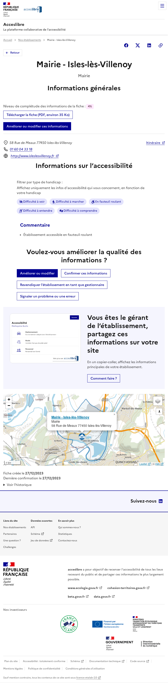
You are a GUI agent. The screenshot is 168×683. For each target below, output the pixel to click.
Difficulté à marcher (70, 202)
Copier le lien (161, 45)
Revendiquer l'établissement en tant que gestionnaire (62, 284)
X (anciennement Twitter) (138, 45)
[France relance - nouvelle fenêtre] (69, 624)
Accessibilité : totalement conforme (44, 661)
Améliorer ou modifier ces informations (37, 126)
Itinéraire (153, 142)
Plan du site (11, 661)
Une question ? (12, 540)
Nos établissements (29, 40)
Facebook (126, 45)
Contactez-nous (67, 540)
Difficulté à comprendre (80, 211)
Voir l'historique (19, 484)
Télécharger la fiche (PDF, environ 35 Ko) (38, 114)
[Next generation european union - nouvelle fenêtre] (108, 624)
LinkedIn (161, 501)
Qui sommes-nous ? (69, 527)
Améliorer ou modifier (37, 273)
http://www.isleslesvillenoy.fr (32, 155)
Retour (15, 53)
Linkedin (149, 45)
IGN (157, 464)
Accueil (7, 40)
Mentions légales (13, 668)
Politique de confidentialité (44, 668)
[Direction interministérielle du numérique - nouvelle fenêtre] (134, 644)
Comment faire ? (104, 378)
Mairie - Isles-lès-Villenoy (70, 417)
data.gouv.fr (102, 597)
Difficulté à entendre (37, 211)
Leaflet (143, 464)
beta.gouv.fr (76, 597)
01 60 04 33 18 (21, 149)
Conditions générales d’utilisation (85, 668)
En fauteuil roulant (108, 202)
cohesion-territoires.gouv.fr (126, 588)
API (33, 527)
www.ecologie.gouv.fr (83, 588)
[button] (114, 414)
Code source (137, 661)
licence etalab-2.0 (86, 678)
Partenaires (10, 534)
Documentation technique (105, 661)
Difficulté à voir (34, 202)
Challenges (9, 547)
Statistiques (65, 534)
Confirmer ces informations (85, 273)
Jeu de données (40, 540)
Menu (162, 6)
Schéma (35, 534)
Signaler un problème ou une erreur (47, 296)
